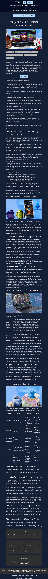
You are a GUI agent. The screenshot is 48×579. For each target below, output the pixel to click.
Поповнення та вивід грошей (30, 54)
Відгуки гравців (10, 57)
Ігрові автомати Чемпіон (12, 54)
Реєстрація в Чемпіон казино (22, 51)
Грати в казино (24, 76)
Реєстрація (30, 2)
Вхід (24, 2)
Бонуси (20, 54)
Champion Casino (10, 51)
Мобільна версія (33, 51)
